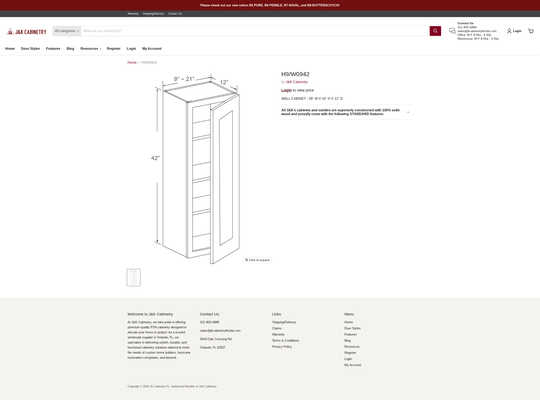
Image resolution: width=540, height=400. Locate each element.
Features (53, 48)
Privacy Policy (282, 346)
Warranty (133, 13)
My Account (151, 48)
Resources (90, 48)
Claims (277, 328)
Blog (70, 48)
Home (10, 48)
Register (113, 48)
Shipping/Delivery (153, 13)
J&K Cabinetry (297, 82)
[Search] (435, 31)
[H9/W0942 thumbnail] (133, 277)
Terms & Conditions (285, 340)
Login (131, 48)
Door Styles (30, 48)
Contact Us (175, 13)
